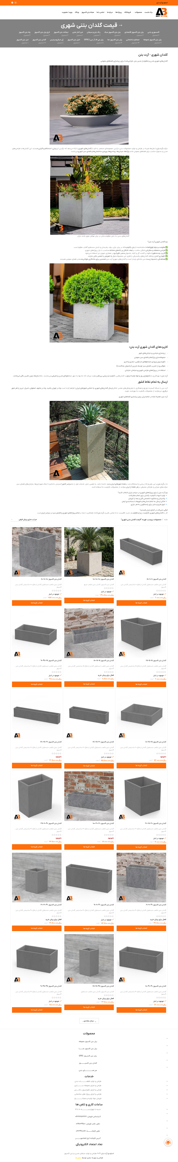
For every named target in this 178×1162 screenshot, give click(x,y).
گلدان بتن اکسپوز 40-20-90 (104, 905)
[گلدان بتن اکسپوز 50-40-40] (89, 1122)
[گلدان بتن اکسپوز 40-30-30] (37, 877)
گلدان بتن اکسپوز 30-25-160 (51, 742)
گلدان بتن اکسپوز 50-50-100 (51, 1149)
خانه (166, 519)
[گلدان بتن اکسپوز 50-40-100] (141, 1122)
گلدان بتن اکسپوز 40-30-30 (51, 905)
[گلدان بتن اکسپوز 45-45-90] (37, 959)
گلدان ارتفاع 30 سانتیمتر (85, 747)
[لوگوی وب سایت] (161, 12)
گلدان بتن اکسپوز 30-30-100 (103, 823)
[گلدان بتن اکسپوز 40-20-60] (141, 877)
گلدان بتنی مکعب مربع (92, 584)
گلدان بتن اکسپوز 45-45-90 (51, 986)
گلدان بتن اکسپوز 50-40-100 (155, 1149)
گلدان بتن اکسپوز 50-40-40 (103, 1149)
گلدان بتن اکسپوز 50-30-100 (155, 1067)
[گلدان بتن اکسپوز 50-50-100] (37, 1122)
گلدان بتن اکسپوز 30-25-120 (103, 742)
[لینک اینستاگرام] (15, 3)
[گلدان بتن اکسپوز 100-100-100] (89, 552)
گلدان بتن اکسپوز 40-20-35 (51, 823)
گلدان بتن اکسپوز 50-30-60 (51, 1067)
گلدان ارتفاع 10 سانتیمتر (137, 584)
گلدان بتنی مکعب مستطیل (156, 584)
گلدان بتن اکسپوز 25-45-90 (51, 660)
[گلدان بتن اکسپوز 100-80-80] (37, 552)
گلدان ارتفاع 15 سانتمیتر (137, 666)
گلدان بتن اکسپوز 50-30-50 (103, 1067)
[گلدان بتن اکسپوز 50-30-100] (141, 1040)
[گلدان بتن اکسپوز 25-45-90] (37, 633)
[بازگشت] (120, 25)
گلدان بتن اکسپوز (107, 584)
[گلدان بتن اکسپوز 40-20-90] (89, 877)
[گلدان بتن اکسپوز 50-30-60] (37, 1040)
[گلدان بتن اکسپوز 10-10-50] (141, 552)
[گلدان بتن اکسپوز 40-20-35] (37, 796)
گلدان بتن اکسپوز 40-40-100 (155, 986)
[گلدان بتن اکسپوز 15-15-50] (89, 633)
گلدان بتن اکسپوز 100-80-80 (51, 579)
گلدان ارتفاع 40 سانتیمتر (32, 829)
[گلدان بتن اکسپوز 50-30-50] (89, 1040)
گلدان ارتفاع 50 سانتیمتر (137, 1073)
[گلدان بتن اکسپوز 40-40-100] (141, 959)
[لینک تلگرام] (12, 3)
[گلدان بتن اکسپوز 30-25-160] (37, 714)
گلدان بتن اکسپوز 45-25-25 (103, 986)
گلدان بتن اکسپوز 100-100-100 (103, 579)
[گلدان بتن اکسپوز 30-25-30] (141, 796)
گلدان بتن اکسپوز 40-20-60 (156, 905)
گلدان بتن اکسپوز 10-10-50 (156, 579)
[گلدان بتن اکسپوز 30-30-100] (89, 796)
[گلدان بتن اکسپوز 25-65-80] (141, 714)
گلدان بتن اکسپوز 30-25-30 (155, 823)
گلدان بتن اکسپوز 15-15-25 (156, 660)
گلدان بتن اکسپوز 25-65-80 (155, 742)
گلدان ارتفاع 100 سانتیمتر (32, 584)
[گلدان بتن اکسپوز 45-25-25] (89, 959)
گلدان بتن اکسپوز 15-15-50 (104, 660)
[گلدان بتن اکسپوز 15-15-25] (141, 633)
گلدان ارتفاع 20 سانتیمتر (32, 666)
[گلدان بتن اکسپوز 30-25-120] (89, 714)
